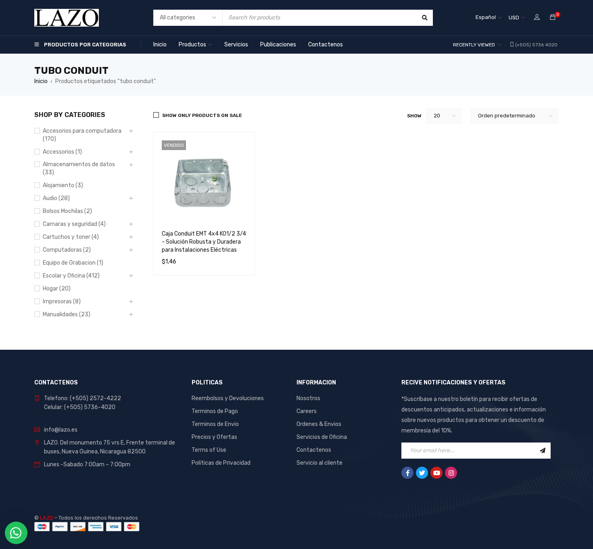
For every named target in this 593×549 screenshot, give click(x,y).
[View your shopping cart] (552, 17)
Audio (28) (56, 198)
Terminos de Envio (215, 424)
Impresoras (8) (62, 301)
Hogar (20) (57, 288)
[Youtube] (436, 473)
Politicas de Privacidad (221, 462)
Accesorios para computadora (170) (82, 134)
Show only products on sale (202, 115)
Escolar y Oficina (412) (71, 275)
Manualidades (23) (66, 314)
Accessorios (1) (62, 151)
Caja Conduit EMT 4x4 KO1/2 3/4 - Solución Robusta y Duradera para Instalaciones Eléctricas (204, 241)
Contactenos (313, 450)
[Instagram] (451, 473)
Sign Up (543, 451)
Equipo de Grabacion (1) (73, 262)
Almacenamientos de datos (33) (79, 168)
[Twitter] (422, 473)
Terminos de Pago (215, 411)
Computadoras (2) (67, 249)
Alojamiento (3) (63, 185)
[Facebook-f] (407, 473)
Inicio (41, 81)
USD (514, 18)
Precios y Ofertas (214, 437)
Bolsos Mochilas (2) (67, 211)
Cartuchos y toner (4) (71, 237)
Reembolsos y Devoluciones (228, 398)
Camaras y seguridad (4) (74, 224)
